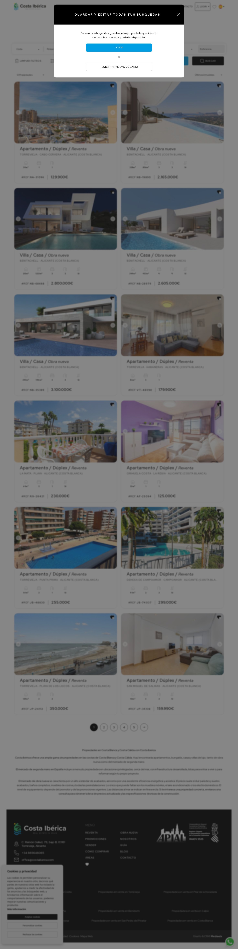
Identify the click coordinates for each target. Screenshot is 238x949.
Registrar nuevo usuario (119, 67)
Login (119, 47)
